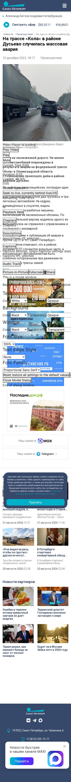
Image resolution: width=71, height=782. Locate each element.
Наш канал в (27, 441)
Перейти (22, 761)
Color (7, 301)
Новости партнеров (19, 582)
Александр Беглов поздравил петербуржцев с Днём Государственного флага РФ (37, 16)
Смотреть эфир (23, 24)
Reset (36, 375)
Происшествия (51, 58)
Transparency (37, 301)
